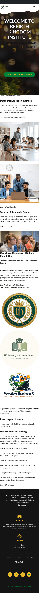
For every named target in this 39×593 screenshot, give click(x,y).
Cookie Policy (28, 558)
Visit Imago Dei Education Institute (12, 117)
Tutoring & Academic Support (22, 498)
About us (19, 521)
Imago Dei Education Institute (22, 495)
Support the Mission (19, 78)
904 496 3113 (19, 545)
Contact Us (22, 505)
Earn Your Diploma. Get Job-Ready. (12, 285)
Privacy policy (19, 562)
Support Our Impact (7, 485)
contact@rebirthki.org (19, 547)
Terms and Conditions (13, 558)
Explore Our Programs (19, 74)
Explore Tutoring (6, 226)
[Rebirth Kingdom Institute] (4, 7)
